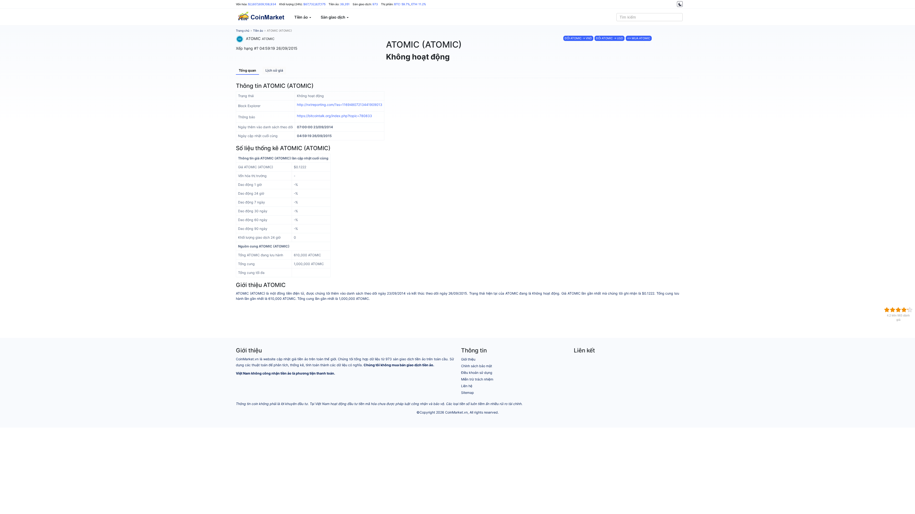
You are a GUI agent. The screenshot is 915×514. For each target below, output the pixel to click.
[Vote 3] (898, 310)
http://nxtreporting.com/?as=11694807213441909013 (339, 105)
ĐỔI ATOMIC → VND (578, 38)
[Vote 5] (910, 310)
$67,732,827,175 (314, 4)
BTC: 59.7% (402, 4)
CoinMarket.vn (456, 412)
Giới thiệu (468, 359)
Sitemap (467, 392)
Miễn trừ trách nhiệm (477, 379)
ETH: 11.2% (418, 4)
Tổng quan (247, 70)
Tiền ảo (258, 30)
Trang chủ (242, 30)
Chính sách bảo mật (476, 366)
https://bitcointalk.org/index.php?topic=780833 (334, 116)
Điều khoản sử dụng (476, 373)
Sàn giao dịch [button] (333, 17)
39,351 (345, 4)
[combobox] (649, 17)
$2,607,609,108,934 (262, 4)
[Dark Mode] (680, 4)
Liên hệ (466, 386)
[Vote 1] (887, 310)
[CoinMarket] (261, 17)
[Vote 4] (904, 310)
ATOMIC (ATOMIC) (279, 30)
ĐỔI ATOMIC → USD (609, 38)
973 (375, 4)
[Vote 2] (892, 310)
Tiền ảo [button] (301, 17)
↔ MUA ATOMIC (638, 38)
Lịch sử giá (274, 70)
